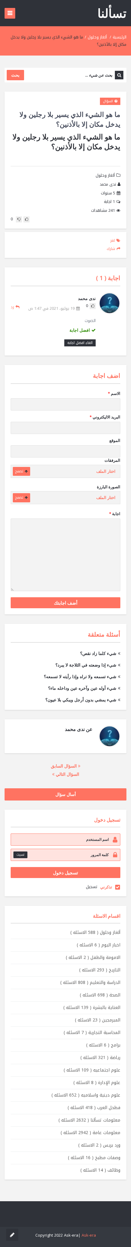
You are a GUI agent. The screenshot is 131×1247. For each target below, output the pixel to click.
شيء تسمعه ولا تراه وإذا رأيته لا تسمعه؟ (80, 676)
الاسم (114, 393)
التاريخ (99, 970)
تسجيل (91, 887)
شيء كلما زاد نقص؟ (98, 653)
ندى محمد (108, 184)
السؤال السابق (64, 766)
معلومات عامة (90, 1133)
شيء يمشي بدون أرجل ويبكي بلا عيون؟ (80, 700)
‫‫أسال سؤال (65, 794)
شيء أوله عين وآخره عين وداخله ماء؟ (82, 688)
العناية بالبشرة (91, 1007)
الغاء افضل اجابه (80, 342)
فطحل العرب (94, 1108)
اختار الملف (105, 471)
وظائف (100, 1170)
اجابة (109, 202)
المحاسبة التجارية (92, 1032)
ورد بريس (99, 1145)
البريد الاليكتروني (105, 417)
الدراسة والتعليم (90, 982)
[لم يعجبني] (19, 219)
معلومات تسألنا (89, 1120)
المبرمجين (97, 1020)
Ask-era (89, 1235)
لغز (112, 240)
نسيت (20, 854)
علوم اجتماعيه (92, 1070)
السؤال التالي (67, 774)
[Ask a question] (12, 1235)
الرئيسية (119, 37)
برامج (103, 1045)
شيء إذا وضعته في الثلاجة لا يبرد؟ (85, 665)
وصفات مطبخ (94, 1158)
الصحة (100, 995)
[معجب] (26, 219)
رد (12, 307)
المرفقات (112, 460)
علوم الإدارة (96, 1083)
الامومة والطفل (93, 957)
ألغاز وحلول (97, 37)
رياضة (100, 1058)
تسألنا (111, 13)
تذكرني (106, 887)
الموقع (114, 440)
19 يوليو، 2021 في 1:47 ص (51, 309)
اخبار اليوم (98, 945)
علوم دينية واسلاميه (85, 1095)
